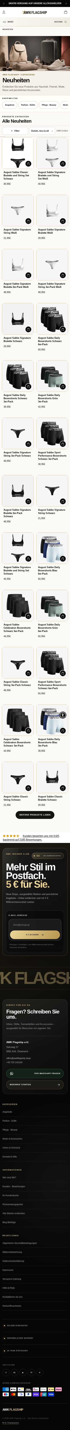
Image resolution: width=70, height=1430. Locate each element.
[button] (62, 715)
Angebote (9, 105)
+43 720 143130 (14, 1062)
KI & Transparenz (11, 1423)
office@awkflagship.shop (18, 1058)
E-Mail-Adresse (18, 915)
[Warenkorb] (66, 12)
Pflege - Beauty (49, 105)
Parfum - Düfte (28, 105)
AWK (13, 1409)
